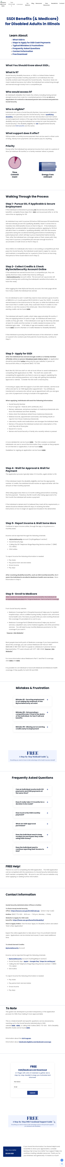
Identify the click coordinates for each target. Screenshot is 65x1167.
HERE (28, 309)
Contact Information (23, 51)
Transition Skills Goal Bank (3, 4)
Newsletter (54, 3)
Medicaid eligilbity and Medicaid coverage (35, 1042)
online (23, 361)
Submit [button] (32, 1093)
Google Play (34, 961)
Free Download (20, 54)
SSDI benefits (19, 126)
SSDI (34, 212)
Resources (39, 3)
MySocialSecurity (13, 277)
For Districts (27, 4)
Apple (26, 961)
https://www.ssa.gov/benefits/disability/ (28, 920)
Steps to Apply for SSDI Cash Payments (31, 42)
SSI (37, 124)
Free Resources (46, 4)
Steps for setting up (47, 961)
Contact (61, 3)
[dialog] (1, 1)
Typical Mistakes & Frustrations (28, 45)
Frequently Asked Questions (26, 48)
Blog (33, 3)
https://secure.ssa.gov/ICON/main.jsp (25, 911)
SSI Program (26, 1038)
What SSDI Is (19, 39)
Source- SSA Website (15, 633)
